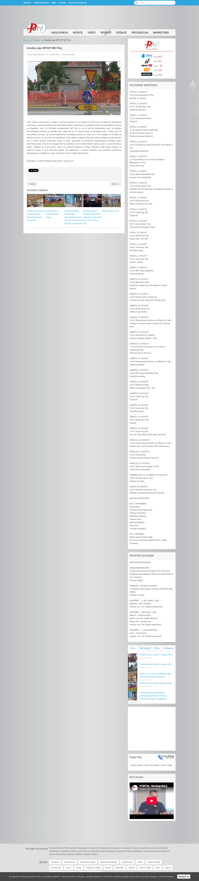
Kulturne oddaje (154, 862)
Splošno (132, 868)
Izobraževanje (127, 862)
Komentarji (145, 648)
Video (92, 32)
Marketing (161, 32)
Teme (157, 648)
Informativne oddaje (87, 862)
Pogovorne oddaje (93, 868)
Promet (72, 54)
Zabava (168, 868)
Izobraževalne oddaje (108, 862)
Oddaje (121, 32)
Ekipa (54, 3)
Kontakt (62, 3)
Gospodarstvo (69, 862)
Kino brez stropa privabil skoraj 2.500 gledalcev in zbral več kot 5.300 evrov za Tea (92, 217)
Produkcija (140, 32)
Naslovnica (59, 32)
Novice (78, 32)
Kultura (140, 862)
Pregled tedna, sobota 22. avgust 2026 (156, 655)
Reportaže (120, 868)
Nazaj (31, 183)
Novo (132, 648)
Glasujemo (169, 648)
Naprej (115, 183)
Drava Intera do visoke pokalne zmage (52, 214)
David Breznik (38, 54)
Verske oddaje (145, 868)
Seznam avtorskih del (77, 3)
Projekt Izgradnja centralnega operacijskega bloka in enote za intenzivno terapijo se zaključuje (74, 217)
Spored (105, 32)
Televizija (27, 3)
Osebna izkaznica (41, 3)
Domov (26, 40)
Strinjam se (184, 876)
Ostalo (78, 868)
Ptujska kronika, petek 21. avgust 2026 (156, 664)
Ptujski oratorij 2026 (110, 211)
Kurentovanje (56, 868)
